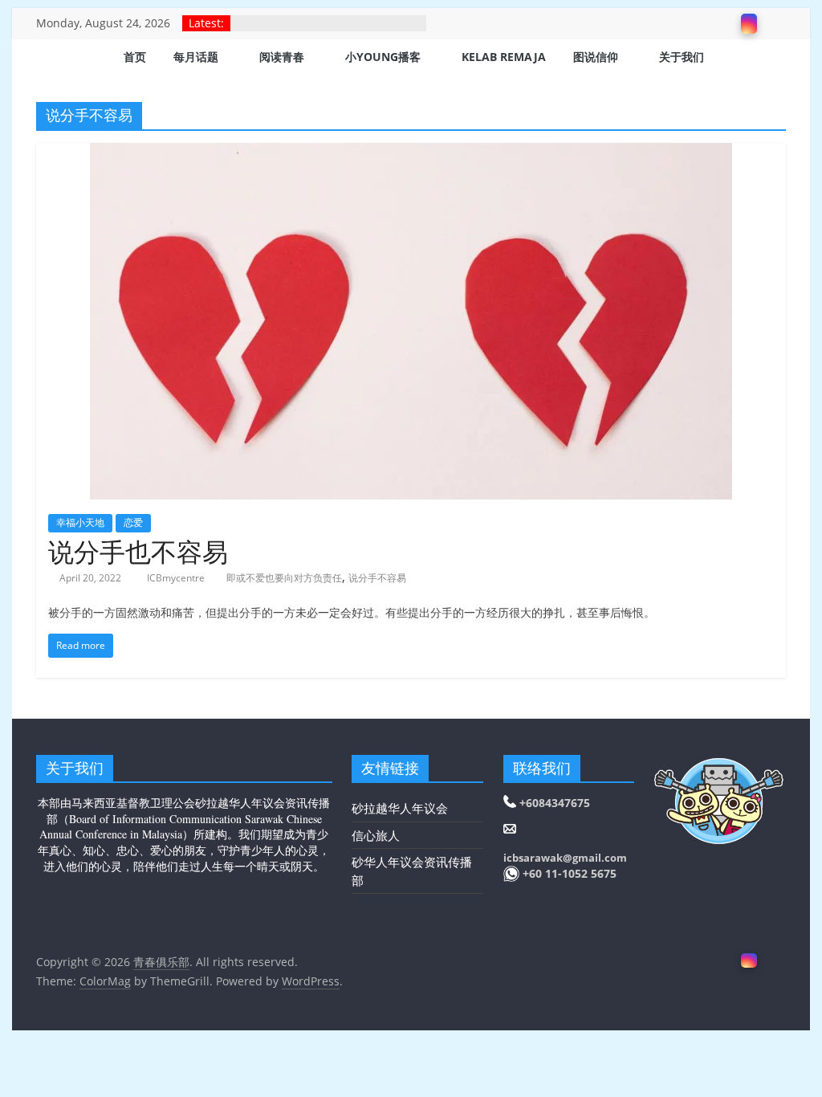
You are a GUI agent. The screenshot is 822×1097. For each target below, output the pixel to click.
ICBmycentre (177, 578)
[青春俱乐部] (56, 58)
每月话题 (195, 56)
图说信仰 (595, 56)
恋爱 (133, 522)
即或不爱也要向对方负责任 (284, 578)
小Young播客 (383, 56)
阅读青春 (281, 56)
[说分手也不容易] (411, 152)
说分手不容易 (377, 578)
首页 (135, 56)
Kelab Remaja (504, 56)
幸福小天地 (80, 522)
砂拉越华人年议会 (400, 808)
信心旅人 (376, 835)
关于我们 (681, 56)
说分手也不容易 (138, 551)
